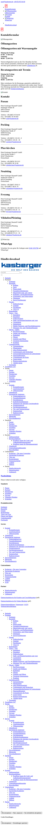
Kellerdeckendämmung (20, 402)
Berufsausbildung (15, 439)
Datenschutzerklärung (8, 604)
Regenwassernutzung (20, 361)
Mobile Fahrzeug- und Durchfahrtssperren (26, 326)
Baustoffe (12, 283)
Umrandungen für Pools (21, 357)
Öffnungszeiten (18, 391)
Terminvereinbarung (17, 89)
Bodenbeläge (13, 311)
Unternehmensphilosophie (17, 448)
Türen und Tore (6, 514)
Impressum (19, 604)
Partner (7, 802)
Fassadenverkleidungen (20, 291)
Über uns (12, 457)
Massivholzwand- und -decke (22, 293)
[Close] (1, 610)
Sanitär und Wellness (20, 333)
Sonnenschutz (17, 411)
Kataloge (16, 342)
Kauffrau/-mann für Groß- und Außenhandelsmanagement (23, 441)
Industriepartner (14, 470)
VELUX (16, 309)
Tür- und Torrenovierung (21, 409)
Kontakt (12, 385)
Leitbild (11, 463)
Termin (7, 704)
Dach (15, 287)
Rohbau (15, 285)
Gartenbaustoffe (14, 344)
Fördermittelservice (19, 396)
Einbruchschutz (18, 304)
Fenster (11, 302)
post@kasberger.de (7, 2)
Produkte (8, 615)
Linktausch (12, 472)
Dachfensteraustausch (20, 407)
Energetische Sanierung (17, 394)
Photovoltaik (17, 289)
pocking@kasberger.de (13, 142)
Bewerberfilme (14, 450)
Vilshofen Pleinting (15, 379)
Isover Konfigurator (19, 300)
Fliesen (15, 337)
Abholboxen (31, 65)
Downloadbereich (15, 418)
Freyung (11, 378)
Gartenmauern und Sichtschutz (23, 352)
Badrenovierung (18, 413)
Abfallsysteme (17, 363)
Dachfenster (17, 307)
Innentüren (16, 315)
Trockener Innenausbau (20, 341)
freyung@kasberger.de (13, 211)
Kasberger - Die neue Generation (19, 453)
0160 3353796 (33, 248)
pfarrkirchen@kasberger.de (15, 165)
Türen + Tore (13, 313)
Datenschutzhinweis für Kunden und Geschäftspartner (18, 597)
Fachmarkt (12, 365)
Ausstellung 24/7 (10, 366)
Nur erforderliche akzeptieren (32, 813)
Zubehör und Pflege (19, 339)
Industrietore (17, 324)
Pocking (11, 372)
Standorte (8, 756)
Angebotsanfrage (18, 389)
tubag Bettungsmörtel (20, 350)
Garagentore (17, 322)
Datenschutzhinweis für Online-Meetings (14, 601)
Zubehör (16, 306)
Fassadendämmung (19, 398)
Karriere (7, 770)
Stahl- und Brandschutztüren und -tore (25, 320)
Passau (11, 370)
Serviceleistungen (14, 415)
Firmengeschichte (14, 461)
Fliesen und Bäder (7, 516)
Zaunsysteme (17, 359)
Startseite (8, 278)
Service (7, 719)
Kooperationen (14, 459)
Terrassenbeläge (18, 346)
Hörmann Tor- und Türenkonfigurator (25, 328)
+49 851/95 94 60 (19, 2)
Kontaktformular (18, 387)
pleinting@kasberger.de (13, 235)
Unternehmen (9, 787)
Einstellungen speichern (20, 823)
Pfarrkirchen (13, 374)
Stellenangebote (14, 437)
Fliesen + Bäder (14, 330)
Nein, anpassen (17, 813)
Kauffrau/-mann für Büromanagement (25, 444)
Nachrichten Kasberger (16, 455)
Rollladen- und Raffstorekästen (23, 294)
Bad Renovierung (19, 331)
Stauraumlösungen (19, 355)
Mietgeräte (12, 416)
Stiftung (11, 464)
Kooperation (9, 575)
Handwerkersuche (15, 468)
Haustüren (16, 317)
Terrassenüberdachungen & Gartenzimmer (26, 354)
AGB (6, 582)
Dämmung (16, 298)
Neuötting (12, 376)
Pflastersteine (17, 348)
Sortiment (12, 281)
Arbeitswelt (12, 446)
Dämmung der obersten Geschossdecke (26, 403)
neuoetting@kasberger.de (14, 188)
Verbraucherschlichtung (8, 606)
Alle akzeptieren (6, 813)
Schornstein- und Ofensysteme (23, 296)
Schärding (12, 381)
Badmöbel (16, 335)
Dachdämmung (18, 400)
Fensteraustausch (18, 405)
